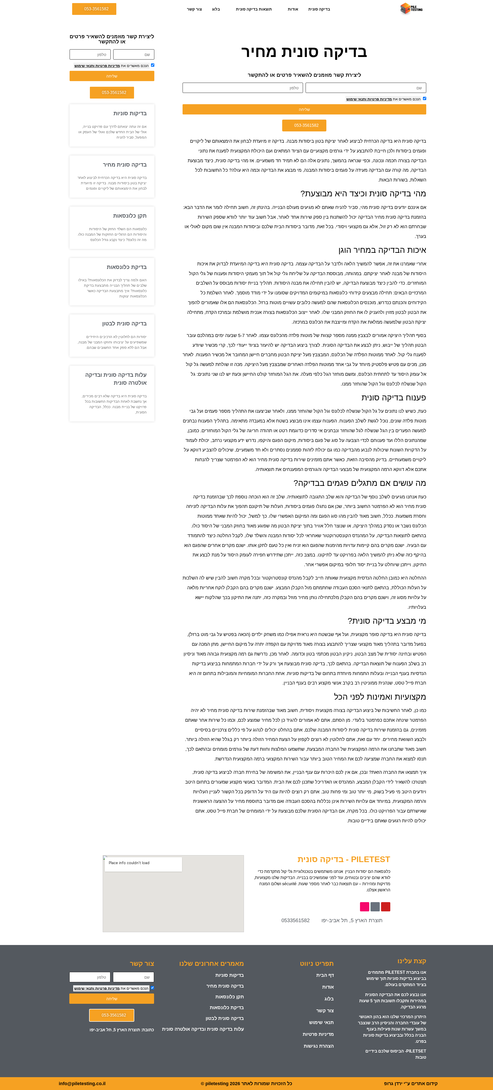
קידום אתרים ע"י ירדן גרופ (411, 1083)
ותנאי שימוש (356, 99)
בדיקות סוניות (130, 113)
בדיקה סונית (319, 9)
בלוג (216, 9)
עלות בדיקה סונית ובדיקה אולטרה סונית (203, 1029)
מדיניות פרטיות (379, 99)
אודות (293, 9)
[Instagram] (364, 906)
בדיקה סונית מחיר (125, 165)
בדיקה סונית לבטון (124, 323)
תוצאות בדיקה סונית (254, 9)
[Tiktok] (375, 906)
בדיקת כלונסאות (127, 267)
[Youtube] (385, 906)
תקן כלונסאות (130, 216)
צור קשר (194, 9)
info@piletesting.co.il (82, 1083)
